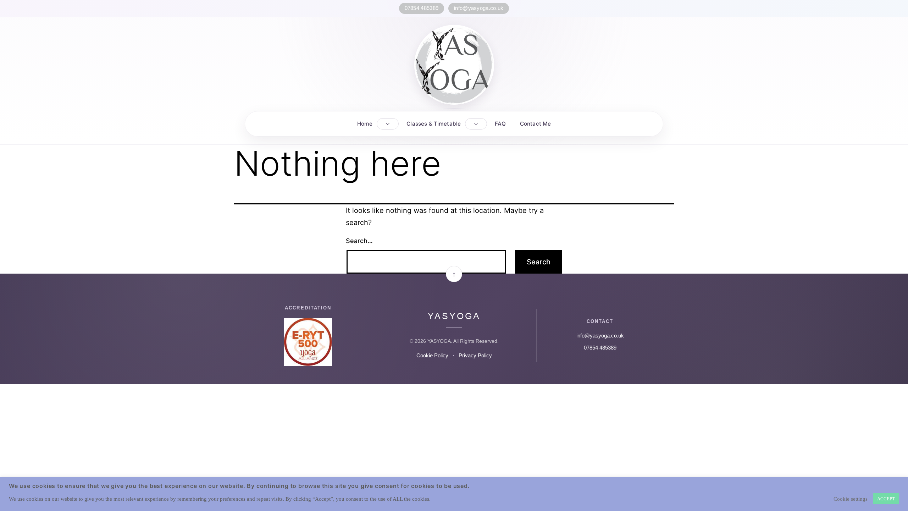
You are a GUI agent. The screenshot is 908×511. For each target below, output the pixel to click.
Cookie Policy (432, 355)
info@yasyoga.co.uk (478, 8)
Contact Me (535, 123)
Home (365, 123)
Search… (359, 240)
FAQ (500, 123)
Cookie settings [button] (851, 499)
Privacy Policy (475, 355)
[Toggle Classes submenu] (476, 124)
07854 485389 (422, 8)
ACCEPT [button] (886, 498)
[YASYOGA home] (454, 65)
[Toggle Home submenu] (388, 124)
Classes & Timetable (433, 123)
